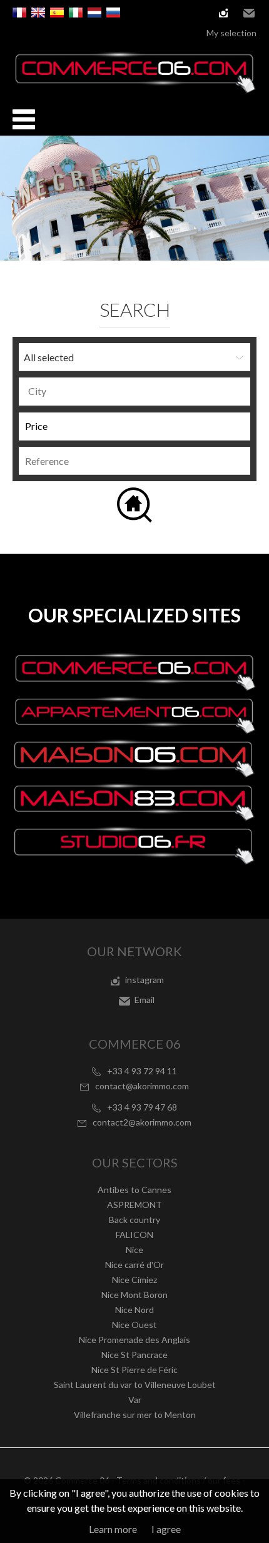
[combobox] (134, 391)
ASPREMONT (134, 1204)
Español (57, 12)
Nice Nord (134, 1309)
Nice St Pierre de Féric (134, 1369)
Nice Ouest (134, 1324)
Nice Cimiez (134, 1279)
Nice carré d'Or (134, 1264)
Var (134, 1399)
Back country (134, 1219)
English (38, 12)
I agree (166, 1529)
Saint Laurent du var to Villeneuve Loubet (135, 1384)
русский (113, 12)
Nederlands (94, 12)
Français (19, 12)
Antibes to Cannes (134, 1189)
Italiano (76, 12)
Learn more (113, 1529)
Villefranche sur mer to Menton (135, 1414)
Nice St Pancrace (134, 1354)
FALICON (134, 1234)
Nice (134, 1249)
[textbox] (137, 391)
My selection (231, 32)
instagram (223, 13)
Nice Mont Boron (134, 1294)
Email (249, 13)
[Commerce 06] (134, 90)
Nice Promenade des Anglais (134, 1339)
